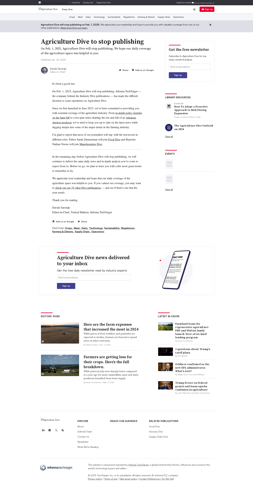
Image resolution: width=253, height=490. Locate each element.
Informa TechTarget (138, 464)
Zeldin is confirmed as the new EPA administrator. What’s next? (192, 367)
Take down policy (128, 478)
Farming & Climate (146, 17)
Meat (80, 17)
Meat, (77, 228)
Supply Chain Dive (103, 2)
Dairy (88, 17)
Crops (72, 17)
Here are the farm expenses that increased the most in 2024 (111, 327)
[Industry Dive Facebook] (50, 430)
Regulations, (128, 228)
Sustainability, (112, 228)
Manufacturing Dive (91, 144)
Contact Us (83, 436)
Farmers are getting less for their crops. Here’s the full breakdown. (108, 361)
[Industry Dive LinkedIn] (43, 430)
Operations (178, 17)
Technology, (96, 228)
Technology (99, 17)
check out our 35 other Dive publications (78, 187)
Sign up (209, 9)
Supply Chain (164, 17)
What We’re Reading (88, 446)
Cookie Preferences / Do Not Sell (156, 478)
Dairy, (85, 228)
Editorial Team (84, 431)
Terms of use (110, 478)
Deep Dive (67, 9)
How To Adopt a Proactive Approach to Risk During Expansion (191, 110)
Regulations (129, 17)
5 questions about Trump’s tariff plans (192, 350)
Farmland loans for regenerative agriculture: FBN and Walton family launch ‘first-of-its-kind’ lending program (192, 330)
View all (169, 136)
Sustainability (114, 17)
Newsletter (82, 441)
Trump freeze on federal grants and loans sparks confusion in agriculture (191, 386)
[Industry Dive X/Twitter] (56, 430)
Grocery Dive (88, 2)
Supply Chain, (83, 231)
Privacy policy (95, 478)
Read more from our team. (74, 27)
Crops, (69, 228)
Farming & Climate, (63, 231)
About (80, 426)
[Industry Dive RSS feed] (63, 430)
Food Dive (76, 2)
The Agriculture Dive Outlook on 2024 (193, 127)
